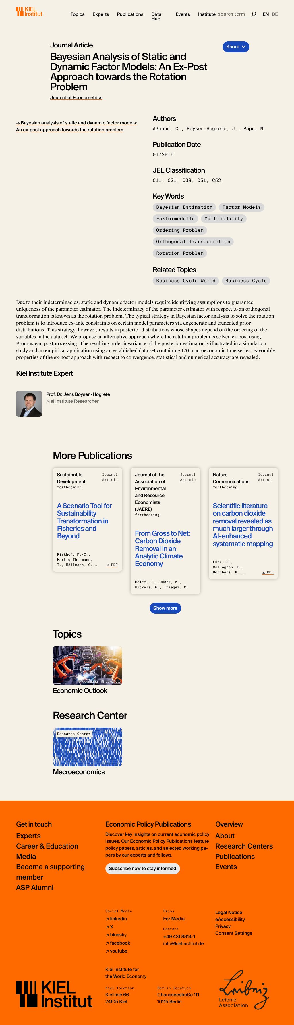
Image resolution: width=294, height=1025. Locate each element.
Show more (165, 608)
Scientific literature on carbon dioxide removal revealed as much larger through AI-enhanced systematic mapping (243, 525)
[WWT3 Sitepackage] (37, 11)
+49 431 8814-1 (179, 937)
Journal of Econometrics (76, 98)
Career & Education (47, 846)
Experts (28, 836)
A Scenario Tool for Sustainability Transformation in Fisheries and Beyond (84, 521)
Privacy (223, 926)
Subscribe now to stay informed (142, 868)
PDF (114, 565)
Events (226, 867)
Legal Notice (228, 912)
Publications (235, 856)
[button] (77, 14)
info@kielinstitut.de (183, 943)
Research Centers (244, 846)
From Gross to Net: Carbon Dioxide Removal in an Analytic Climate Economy (162, 549)
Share (232, 47)
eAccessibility (230, 919)
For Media (174, 919)
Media (26, 856)
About (225, 836)
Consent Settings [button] (233, 933)
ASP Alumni (35, 887)
